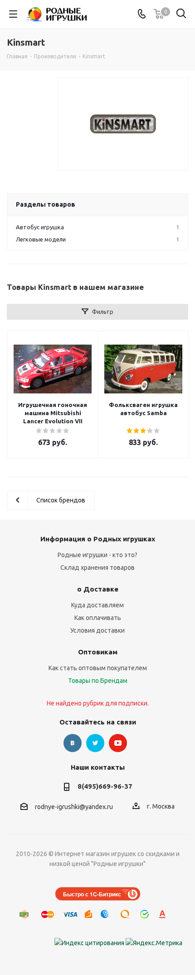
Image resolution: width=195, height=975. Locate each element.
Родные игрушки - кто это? (97, 554)
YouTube (118, 743)
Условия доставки (97, 630)
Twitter (95, 743)
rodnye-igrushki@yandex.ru (74, 806)
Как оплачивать (97, 617)
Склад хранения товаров (97, 567)
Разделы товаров (45, 204)
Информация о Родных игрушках (97, 539)
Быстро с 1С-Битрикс (92, 894)
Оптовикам (97, 652)
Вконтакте (72, 743)
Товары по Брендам (97, 680)
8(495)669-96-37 (105, 786)
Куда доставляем (97, 605)
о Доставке (97, 589)
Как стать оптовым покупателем (98, 668)
